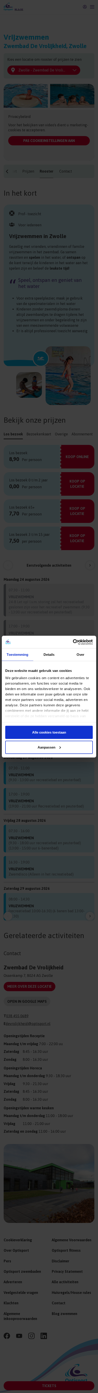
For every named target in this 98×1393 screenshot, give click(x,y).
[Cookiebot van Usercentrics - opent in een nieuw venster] (73, 642)
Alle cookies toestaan (49, 732)
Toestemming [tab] (17, 654)
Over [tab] (80, 654)
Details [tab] (49, 654)
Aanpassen (46, 747)
